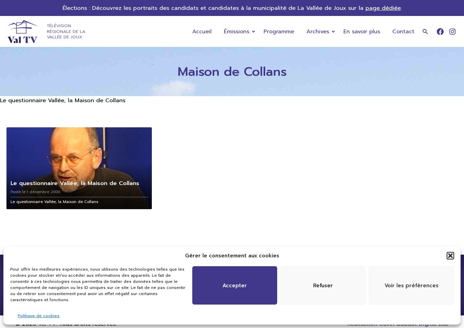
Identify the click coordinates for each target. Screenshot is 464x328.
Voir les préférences (412, 285)
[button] (450, 255)
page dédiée (383, 8)
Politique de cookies (38, 316)
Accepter (234, 285)
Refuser (323, 285)
